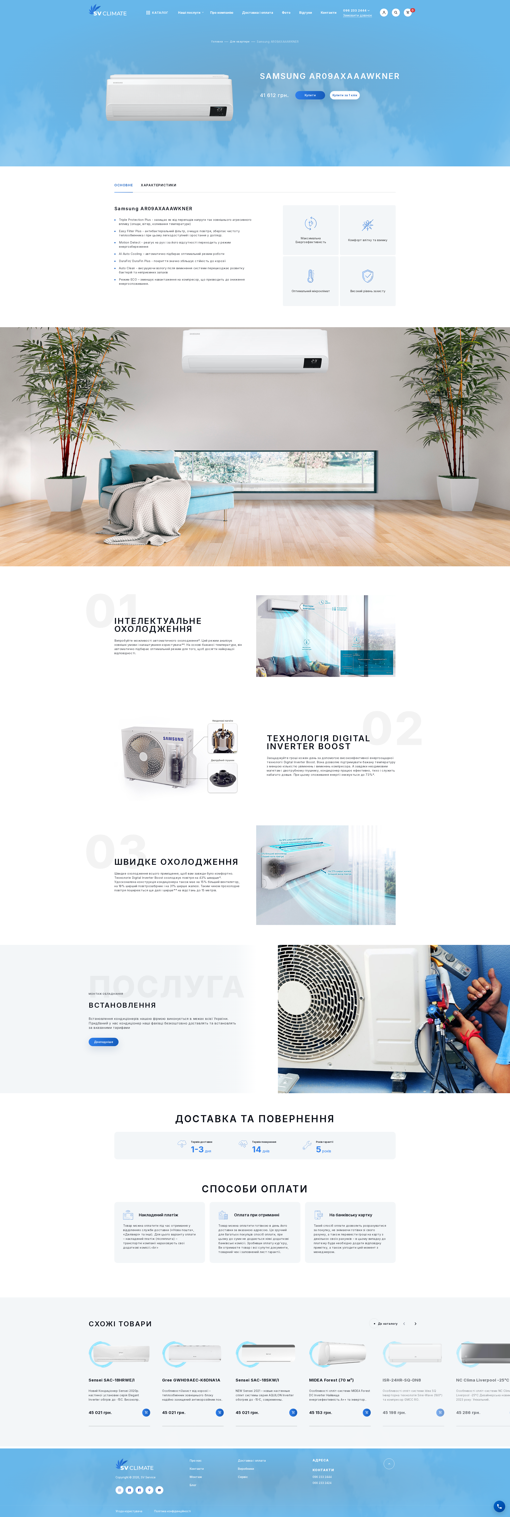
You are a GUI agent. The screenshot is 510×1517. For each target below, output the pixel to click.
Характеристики (158, 185)
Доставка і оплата (257, 13)
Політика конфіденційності (172, 1511)
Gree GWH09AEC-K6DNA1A (191, 1380)
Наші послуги (189, 13)
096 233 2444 (355, 10)
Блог (193, 1485)
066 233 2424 (322, 1483)
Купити (310, 95)
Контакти (328, 13)
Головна (217, 41)
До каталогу (388, 1323)
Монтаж (196, 1477)
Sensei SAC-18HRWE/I (112, 1380)
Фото (286, 13)
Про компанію (221, 13)
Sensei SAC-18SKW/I (257, 1380)
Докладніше (103, 1042)
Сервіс (243, 1477)
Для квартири (240, 41)
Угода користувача (129, 1511)
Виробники (246, 1469)
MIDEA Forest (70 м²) (331, 1380)
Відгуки (305, 13)
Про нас (196, 1460)
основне (123, 185)
